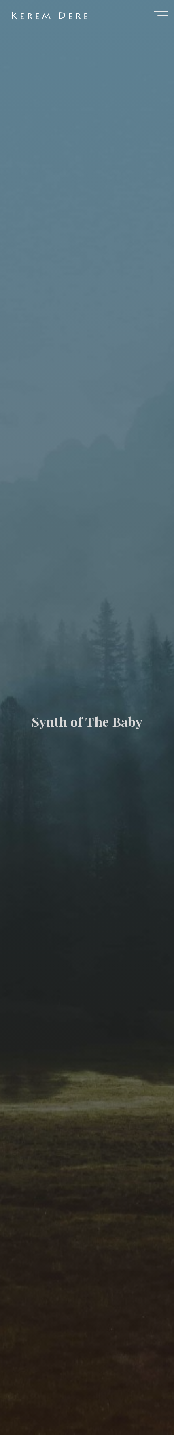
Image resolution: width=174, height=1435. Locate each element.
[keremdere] (52, 15)
